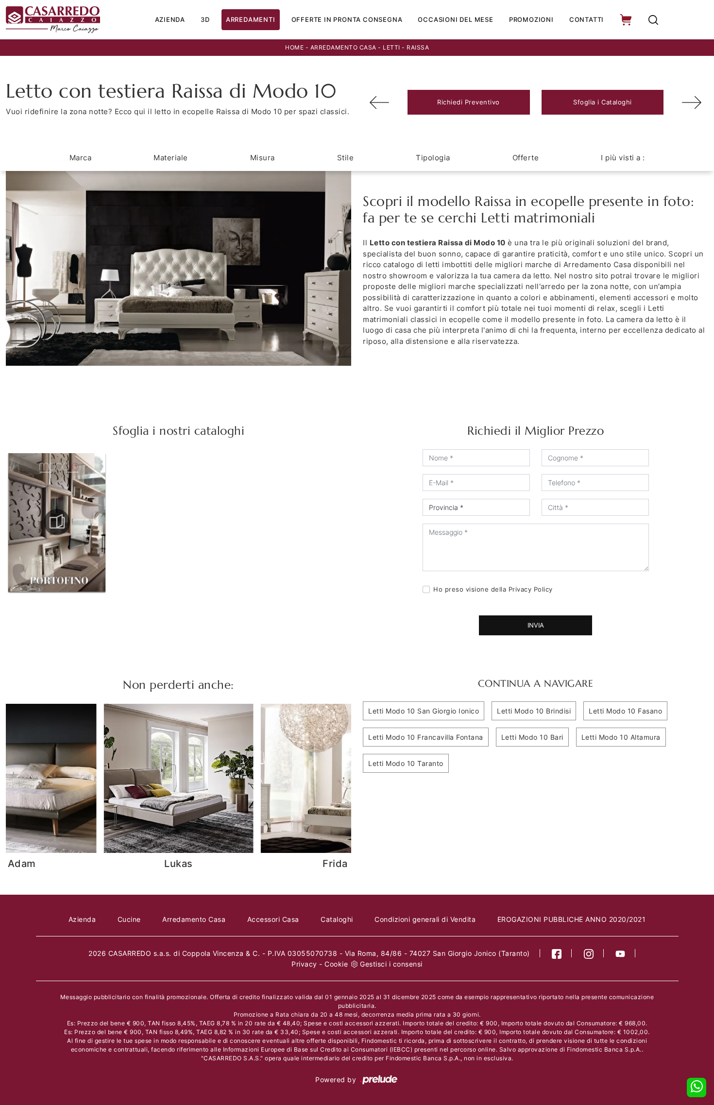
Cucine (129, 919)
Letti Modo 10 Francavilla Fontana (425, 737)
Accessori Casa (273, 919)
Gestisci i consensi (391, 964)
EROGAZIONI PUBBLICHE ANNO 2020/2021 (571, 919)
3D (205, 19)
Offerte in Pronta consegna (347, 19)
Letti (391, 47)
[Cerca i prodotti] (653, 20)
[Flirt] (691, 102)
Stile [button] (345, 157)
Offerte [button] (525, 157)
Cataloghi (337, 919)
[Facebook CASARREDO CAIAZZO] (557, 953)
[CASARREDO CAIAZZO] (53, 19)
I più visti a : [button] (623, 157)
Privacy (304, 964)
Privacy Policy (531, 589)
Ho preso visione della (493, 589)
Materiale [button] (170, 157)
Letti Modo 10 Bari (532, 737)
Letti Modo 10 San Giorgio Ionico (423, 711)
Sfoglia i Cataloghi (602, 102)
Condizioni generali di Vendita (425, 919)
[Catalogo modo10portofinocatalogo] (57, 522)
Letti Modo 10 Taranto (405, 763)
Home (294, 47)
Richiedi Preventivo (468, 102)
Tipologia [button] (433, 157)
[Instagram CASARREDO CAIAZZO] (589, 953)
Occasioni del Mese (455, 19)
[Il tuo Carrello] (626, 19)
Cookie (336, 964)
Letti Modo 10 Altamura (621, 737)
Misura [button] (262, 157)
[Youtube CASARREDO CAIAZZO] (620, 953)
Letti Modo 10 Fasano (625, 711)
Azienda (170, 19)
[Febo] (379, 102)
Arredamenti (250, 19)
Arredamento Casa (343, 47)
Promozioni (531, 19)
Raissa (418, 47)
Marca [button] (80, 157)
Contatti (586, 19)
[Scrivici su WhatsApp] (696, 1087)
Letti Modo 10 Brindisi (534, 711)
